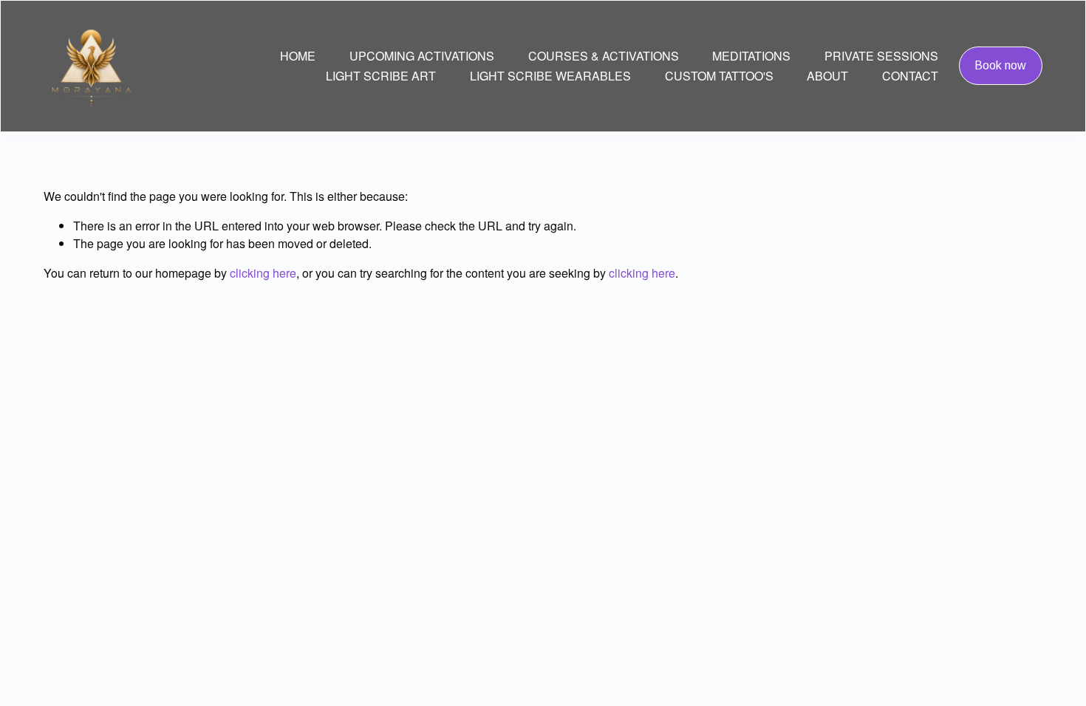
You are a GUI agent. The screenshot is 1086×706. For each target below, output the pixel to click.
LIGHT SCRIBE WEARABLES (550, 75)
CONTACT (910, 75)
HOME (297, 55)
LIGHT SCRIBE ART (381, 75)
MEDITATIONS (751, 55)
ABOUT (827, 75)
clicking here (263, 272)
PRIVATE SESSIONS (881, 55)
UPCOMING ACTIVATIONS (421, 55)
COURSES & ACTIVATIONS (603, 55)
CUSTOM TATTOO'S (719, 75)
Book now (1000, 65)
